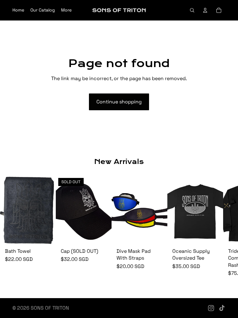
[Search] (192, 10)
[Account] (205, 10)
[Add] (46, 235)
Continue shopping (119, 101)
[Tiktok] (222, 308)
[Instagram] (211, 308)
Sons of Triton (50, 308)
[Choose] (157, 235)
